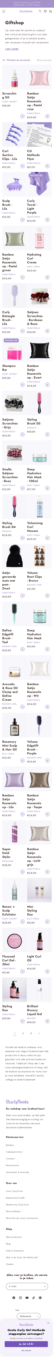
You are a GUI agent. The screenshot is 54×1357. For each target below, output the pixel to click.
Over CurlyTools (14, 1191)
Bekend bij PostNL (15, 1198)
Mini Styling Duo (32, 911)
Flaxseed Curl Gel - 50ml (9, 960)
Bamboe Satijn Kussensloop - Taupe (34, 801)
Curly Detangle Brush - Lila (8, 318)
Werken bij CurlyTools (17, 1204)
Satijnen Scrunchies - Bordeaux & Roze (35, 318)
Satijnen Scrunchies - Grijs (10, 423)
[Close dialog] (49, 1323)
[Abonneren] (44, 1286)
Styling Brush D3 (33, 421)
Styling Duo (7, 1008)
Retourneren (12, 1165)
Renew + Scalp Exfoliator (9, 911)
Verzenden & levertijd (17, 1172)
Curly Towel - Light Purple (32, 207)
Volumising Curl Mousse (35, 527)
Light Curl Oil (34, 958)
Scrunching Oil (9, 95)
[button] (50, 11)
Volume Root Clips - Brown (34, 577)
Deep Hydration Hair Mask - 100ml (34, 475)
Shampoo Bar (9, 368)
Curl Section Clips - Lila (9, 155)
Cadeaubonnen (14, 1151)
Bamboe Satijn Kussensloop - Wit (34, 690)
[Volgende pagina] (39, 1033)
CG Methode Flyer (33, 155)
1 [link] (14, 1033)
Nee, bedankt (27, 1350)
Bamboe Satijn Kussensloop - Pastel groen (9, 262)
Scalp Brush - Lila (7, 205)
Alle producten (14, 1237)
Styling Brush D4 (9, 525)
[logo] (24, 11)
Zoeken (10, 1264)
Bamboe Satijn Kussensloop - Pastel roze (34, 101)
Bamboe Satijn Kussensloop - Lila (9, 801)
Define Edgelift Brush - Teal (8, 636)
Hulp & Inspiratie (15, 1250)
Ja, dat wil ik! (27, 1344)
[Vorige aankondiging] (5, 4)
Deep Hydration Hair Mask (34, 634)
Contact (10, 1158)
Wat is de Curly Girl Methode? (22, 1257)
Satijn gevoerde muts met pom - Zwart (9, 580)
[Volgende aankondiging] (48, 4)
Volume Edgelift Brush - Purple (32, 747)
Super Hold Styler (6, 853)
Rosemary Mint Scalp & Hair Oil (9, 746)
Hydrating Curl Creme (34, 258)
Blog (8, 1243)
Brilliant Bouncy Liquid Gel (34, 1010)
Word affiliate (13, 1211)
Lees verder (12, 48)
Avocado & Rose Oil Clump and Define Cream (10, 692)
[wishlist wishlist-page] (45, 11)
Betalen (10, 1145)
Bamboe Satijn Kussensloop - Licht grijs (34, 857)
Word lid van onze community (22, 1218)
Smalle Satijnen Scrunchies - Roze (10, 475)
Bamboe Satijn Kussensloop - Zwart (34, 372)
